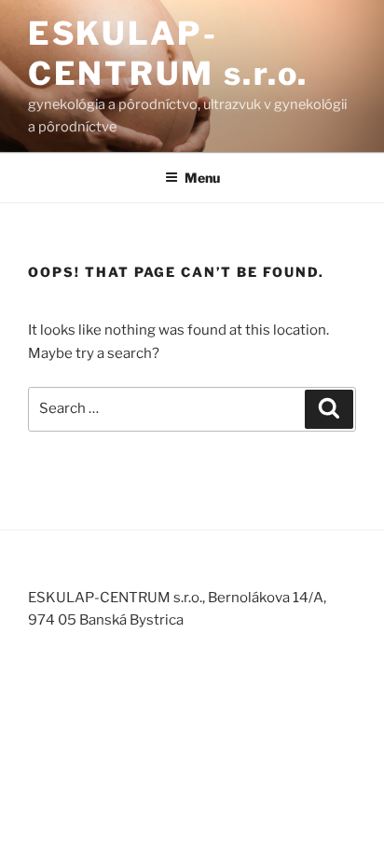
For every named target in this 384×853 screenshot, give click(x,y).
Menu (202, 178)
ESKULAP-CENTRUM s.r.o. (168, 53)
